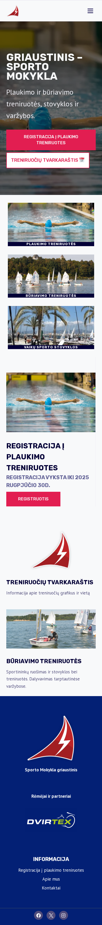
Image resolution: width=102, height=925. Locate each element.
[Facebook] (38, 915)
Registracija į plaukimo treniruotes (51, 870)
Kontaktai (51, 888)
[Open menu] (90, 10)
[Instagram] (63, 915)
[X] (51, 915)
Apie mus (51, 879)
